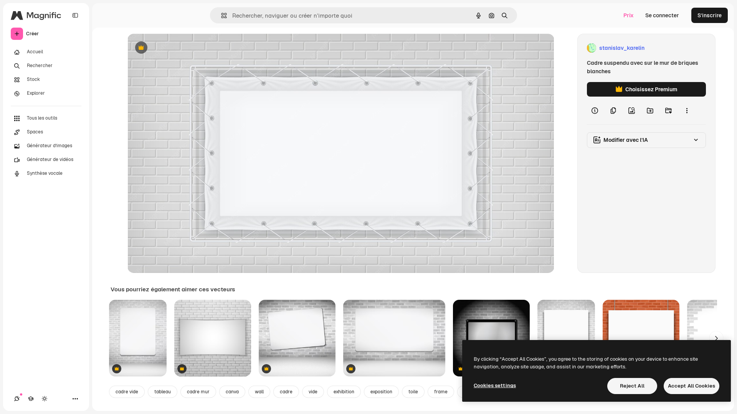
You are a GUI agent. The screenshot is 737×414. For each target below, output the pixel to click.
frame (441, 392)
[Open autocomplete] (220, 15)
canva (232, 392)
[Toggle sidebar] (75, 15)
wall (259, 392)
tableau (162, 392)
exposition (381, 392)
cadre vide (127, 392)
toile (413, 392)
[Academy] (31, 399)
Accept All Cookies (691, 386)
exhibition (344, 392)
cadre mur (198, 392)
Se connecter (662, 15)
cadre (286, 392)
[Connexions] (17, 399)
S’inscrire (709, 15)
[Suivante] (716, 338)
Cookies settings (495, 385)
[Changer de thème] (44, 399)
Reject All (632, 386)
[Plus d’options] (686, 110)
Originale (178, 48)
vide (313, 392)
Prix (628, 15)
